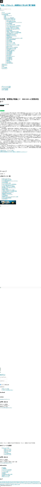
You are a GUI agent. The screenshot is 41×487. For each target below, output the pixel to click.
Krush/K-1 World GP (23, 481)
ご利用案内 (4, 468)
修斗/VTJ (26, 483)
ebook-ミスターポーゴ (10, 20)
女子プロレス (4, 68)
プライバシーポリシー (6, 470)
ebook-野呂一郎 (9, 59)
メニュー (2, 10)
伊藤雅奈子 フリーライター (11, 35)
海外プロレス (4, 65)
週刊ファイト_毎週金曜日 (9, 17)
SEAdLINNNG (8, 482)
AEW (2, 481)
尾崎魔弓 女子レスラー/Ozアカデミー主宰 (14, 38)
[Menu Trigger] (1, 1)
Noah (28, 481)
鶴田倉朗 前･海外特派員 (11, 34)
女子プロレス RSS (7, 454)
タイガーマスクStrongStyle (6, 483)
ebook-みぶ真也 (9, 46)
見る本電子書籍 (5, 14)
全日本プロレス (30, 483)
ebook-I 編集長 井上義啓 (11, 21)
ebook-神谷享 (8, 55)
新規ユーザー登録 (5, 388)
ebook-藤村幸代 (9, 58)
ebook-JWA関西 (9, 41)
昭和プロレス (13, 484)
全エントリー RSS (5, 447)
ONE (31, 481)
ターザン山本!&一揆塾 (10, 24)
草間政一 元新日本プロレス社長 (12, 31)
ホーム (3, 12)
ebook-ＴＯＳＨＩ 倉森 (10, 42)
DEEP (8, 481)
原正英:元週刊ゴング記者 (11, 48)
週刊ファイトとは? (5, 476)
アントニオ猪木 (30, 482)
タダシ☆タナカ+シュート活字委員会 (13, 25)
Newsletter (4, 467)
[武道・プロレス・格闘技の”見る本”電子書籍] (17, 5)
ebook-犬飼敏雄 (9, 52)
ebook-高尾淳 (8, 61)
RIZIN (4, 482)
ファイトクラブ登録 (7, 86)
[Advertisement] (20, 77)
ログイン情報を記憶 (5, 384)
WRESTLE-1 (18, 482)
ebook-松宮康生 (9, 30)
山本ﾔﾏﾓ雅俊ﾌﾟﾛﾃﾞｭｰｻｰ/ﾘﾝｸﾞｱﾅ (12, 33)
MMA (3, 66)
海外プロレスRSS (7, 451)
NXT (30, 481)
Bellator (4, 481)
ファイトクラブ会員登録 (7, 469)
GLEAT (10, 481)
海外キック (16, 484)
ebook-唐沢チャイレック (11, 49)
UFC (15, 482)
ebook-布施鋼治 (9, 23)
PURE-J (37, 481)
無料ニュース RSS (7, 449)
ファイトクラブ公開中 (6, 13)
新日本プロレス (8, 484)
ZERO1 (23, 482)
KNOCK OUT (18, 481)
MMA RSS (6, 452)
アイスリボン (26, 482)
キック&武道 (4, 67)
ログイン (2, 374)
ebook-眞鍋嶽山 (9, 37)
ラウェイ (23, 483)
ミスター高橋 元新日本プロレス (12, 26)
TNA (14, 482)
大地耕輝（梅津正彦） (10, 50)
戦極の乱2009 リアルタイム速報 (7, 150)
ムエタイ (20, 483)
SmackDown (11, 482)
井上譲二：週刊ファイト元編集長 (8, 186)
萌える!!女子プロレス (10, 56)
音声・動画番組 (5, 89)
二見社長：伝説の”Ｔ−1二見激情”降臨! (13, 32)
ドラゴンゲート (17, 483)
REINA (1, 482)
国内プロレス (4, 64)
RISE (3, 482)
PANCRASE (34, 481)
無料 (5, 16)
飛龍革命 (8, 60)
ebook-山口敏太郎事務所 (11, 39)
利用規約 (4, 473)
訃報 (19, 484)
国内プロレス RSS (7, 450)
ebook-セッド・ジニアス (11, 43)
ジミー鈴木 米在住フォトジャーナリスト (14, 22)
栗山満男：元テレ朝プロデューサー (13, 29)
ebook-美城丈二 (9, 40)
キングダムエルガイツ (36, 482)
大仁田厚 (33, 483)
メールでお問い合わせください (6, 407)
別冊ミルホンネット (8, 15)
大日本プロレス (37, 483)
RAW (39, 481)
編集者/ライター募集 (6, 475)
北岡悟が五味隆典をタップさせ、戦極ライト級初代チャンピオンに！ (13, 151)
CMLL (6, 481)
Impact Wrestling (14, 481)
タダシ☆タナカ (12, 483)
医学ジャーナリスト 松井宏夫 (12, 47)
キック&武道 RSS (7, 453)
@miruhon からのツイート (5, 399)
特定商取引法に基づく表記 (7, 474)
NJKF (26, 481)
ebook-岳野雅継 (9, 51)
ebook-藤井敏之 (9, 57)
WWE (21, 482)
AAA (0, 481)
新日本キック (4, 484)
